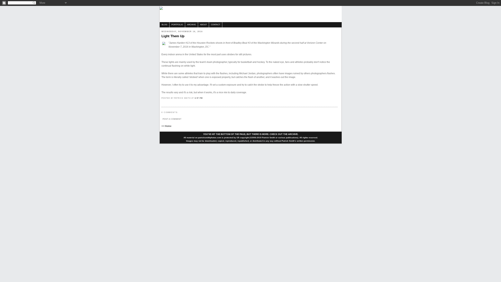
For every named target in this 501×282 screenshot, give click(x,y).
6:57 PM (199, 98)
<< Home (166, 126)
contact (215, 25)
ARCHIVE (293, 134)
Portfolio (177, 25)
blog (164, 25)
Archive (191, 25)
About (203, 25)
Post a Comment (172, 119)
